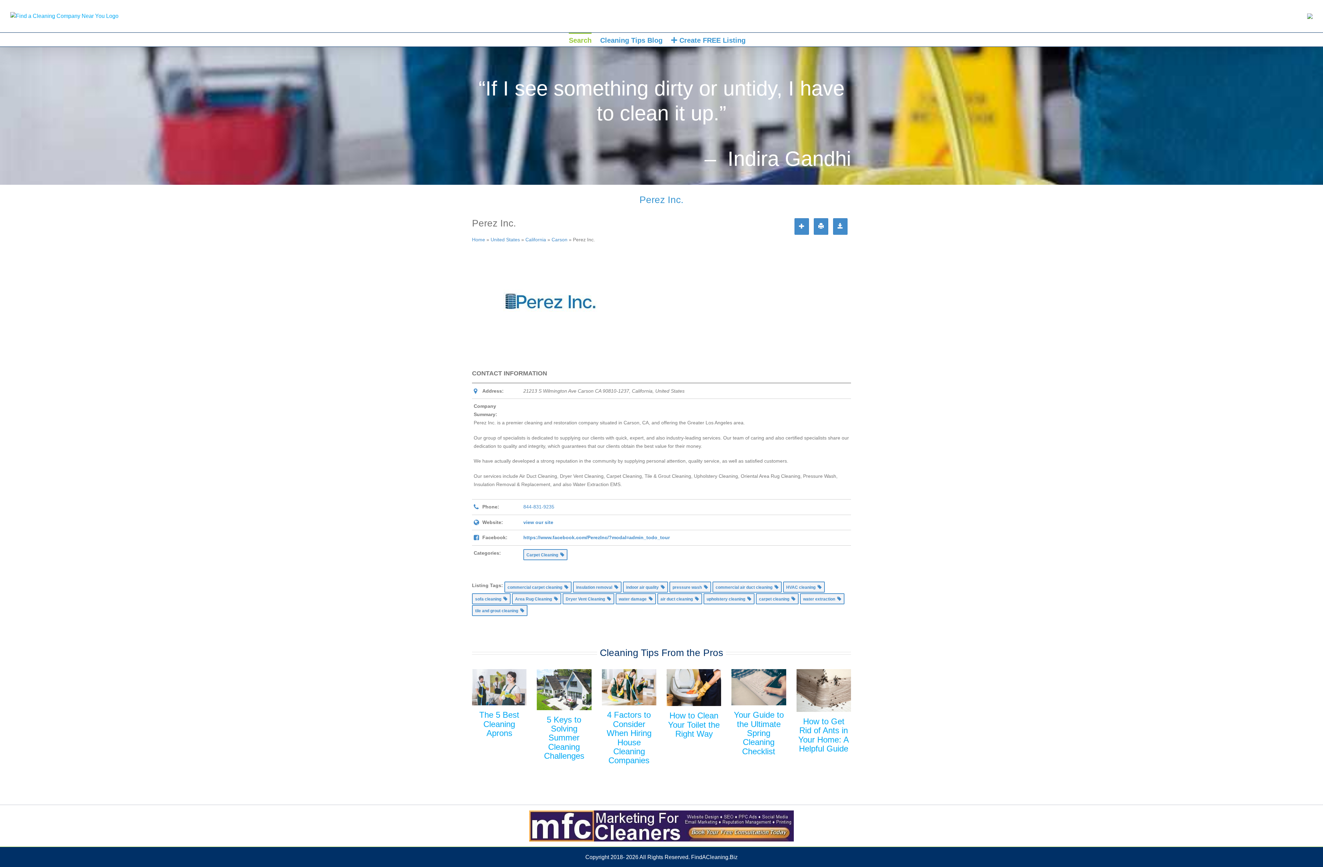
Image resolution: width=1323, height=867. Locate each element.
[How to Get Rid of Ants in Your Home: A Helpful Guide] (824, 690)
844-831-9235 (538, 507)
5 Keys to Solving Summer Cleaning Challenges (564, 738)
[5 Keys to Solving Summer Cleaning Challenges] (564, 689)
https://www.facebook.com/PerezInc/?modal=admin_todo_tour (596, 537)
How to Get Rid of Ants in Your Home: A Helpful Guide (823, 735)
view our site (538, 522)
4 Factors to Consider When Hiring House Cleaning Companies (629, 737)
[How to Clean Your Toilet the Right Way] (694, 687)
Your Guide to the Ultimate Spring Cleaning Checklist (759, 733)
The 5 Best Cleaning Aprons (499, 724)
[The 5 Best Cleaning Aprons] (499, 687)
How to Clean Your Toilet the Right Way (694, 724)
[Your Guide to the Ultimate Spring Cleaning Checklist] (758, 687)
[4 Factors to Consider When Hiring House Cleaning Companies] (629, 687)
